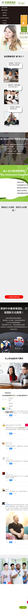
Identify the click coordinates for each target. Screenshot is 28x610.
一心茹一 (7, 503)
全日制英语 (8, 505)
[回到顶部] (24, 29)
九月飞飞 (7, 457)
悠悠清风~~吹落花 (9, 442)
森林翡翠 (10, 409)
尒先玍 (7, 472)
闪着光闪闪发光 (8, 407)
